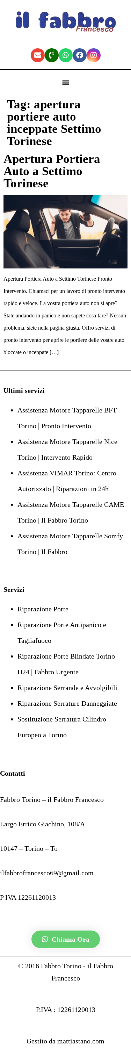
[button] (65, 82)
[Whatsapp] (66, 55)
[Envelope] (38, 55)
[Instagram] (94, 55)
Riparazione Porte (42, 609)
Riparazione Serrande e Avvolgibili (67, 687)
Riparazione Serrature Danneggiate (67, 703)
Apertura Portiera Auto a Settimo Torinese (51, 171)
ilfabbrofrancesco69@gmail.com (47, 873)
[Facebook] (80, 55)
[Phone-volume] (52, 55)
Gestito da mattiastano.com (65, 1041)
